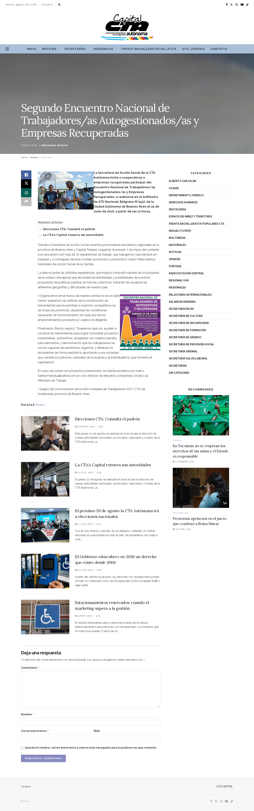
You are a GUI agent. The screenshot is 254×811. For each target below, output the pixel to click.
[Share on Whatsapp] (26, 192)
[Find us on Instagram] (236, 4)
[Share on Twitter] (26, 183)
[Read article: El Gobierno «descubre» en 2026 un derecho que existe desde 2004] (45, 571)
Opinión (174, 259)
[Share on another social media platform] (26, 201)
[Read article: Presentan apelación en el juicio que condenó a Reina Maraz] (201, 488)
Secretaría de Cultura (186, 315)
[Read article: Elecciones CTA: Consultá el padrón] (45, 433)
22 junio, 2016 (29, 145)
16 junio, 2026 (84, 570)
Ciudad (174, 188)
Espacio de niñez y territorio (190, 216)
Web (97, 730)
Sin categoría (179, 372)
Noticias (49, 49)
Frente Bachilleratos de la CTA (148, 49)
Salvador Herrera (182, 301)
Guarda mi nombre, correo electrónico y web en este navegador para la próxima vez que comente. (91, 747)
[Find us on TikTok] (247, 4)
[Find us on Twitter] (231, 4)
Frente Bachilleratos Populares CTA (196, 223)
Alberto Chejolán (182, 181)
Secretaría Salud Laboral (188, 358)
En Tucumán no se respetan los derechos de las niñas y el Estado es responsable (200, 450)
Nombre (27, 714)
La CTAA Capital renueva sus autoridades (73, 235)
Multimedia (177, 237)
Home (24, 157)
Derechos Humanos (183, 202)
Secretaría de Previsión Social (191, 344)
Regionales (103, 49)
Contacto (47, 4)
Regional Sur (179, 280)
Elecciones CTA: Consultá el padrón (69, 229)
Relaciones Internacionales (190, 294)
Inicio (31, 49)
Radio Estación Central (186, 273)
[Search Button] (59, 4)
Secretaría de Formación (187, 330)
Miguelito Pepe (180, 230)
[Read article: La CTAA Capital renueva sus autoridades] (45, 479)
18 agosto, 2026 (85, 426)
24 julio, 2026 (84, 472)
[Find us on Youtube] (242, 4)
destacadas (177, 209)
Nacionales (49, 145)
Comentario (30, 667)
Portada (175, 266)
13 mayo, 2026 (84, 616)
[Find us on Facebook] (227, 4)
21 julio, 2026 (84, 524)
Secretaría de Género (185, 337)
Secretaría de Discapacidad (189, 323)
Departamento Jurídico (186, 195)
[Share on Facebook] (26, 174)
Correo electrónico (35, 731)
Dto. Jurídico (193, 49)
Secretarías (75, 49)
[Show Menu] (7, 49)
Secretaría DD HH (181, 308)
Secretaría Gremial (183, 351)
